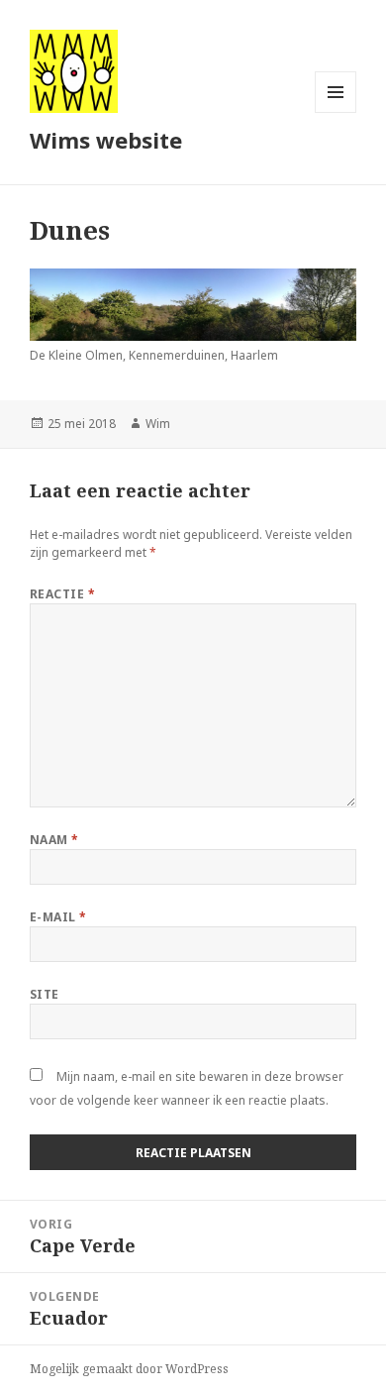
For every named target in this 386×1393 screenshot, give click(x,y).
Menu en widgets (336, 112)
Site (44, 994)
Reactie (62, 594)
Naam (54, 839)
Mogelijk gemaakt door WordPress (129, 1368)
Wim (157, 423)
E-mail (58, 917)
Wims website (106, 140)
